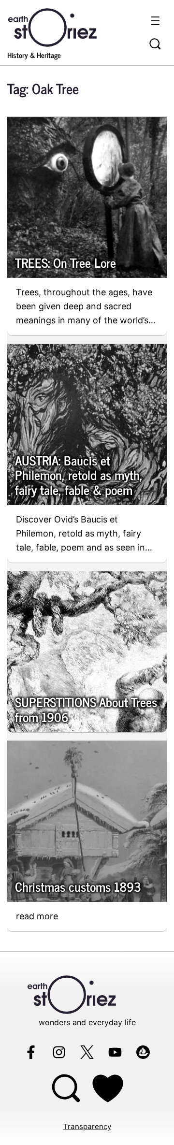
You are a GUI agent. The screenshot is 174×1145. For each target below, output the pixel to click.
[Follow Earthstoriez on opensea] (143, 1052)
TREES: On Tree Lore (65, 262)
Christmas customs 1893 (78, 886)
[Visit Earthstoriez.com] (67, 26)
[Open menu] (155, 20)
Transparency (87, 1126)
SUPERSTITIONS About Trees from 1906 (86, 710)
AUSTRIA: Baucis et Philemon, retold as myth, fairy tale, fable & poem (79, 475)
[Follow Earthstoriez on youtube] (115, 1052)
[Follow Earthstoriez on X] (87, 1052)
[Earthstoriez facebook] (31, 1052)
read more (37, 916)
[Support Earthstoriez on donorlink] (108, 1088)
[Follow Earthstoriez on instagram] (59, 1052)
